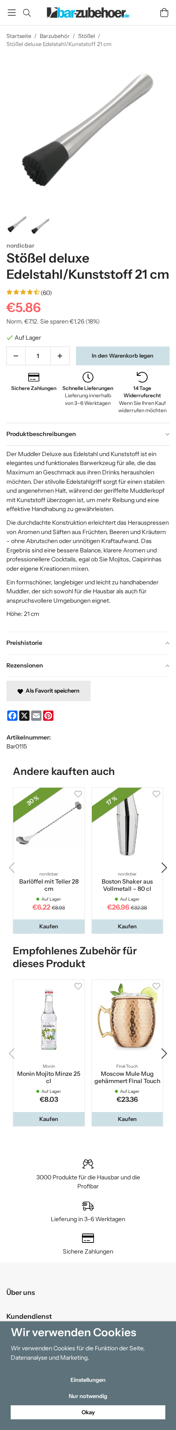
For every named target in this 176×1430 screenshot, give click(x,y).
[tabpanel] (88, 538)
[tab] (88, 434)
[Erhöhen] (60, 356)
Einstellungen (88, 1379)
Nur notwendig (88, 1395)
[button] (49, 926)
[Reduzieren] (16, 356)
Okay (88, 1412)
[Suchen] (26, 13)
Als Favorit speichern (51, 690)
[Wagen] (164, 12)
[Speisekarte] (11, 12)
